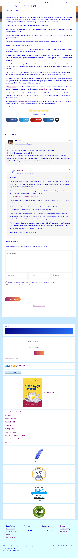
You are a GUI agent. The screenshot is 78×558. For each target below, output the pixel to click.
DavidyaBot (21, 365)
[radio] (31, 111)
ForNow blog (64, 531)
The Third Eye (9, 442)
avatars (17, 25)
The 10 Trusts (9, 415)
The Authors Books (48, 392)
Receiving (8, 425)
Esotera (63, 546)
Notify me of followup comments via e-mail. (41, 291)
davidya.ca (39, 493)
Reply (71, 140)
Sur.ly (42, 497)
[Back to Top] (70, 555)
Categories (45, 526)
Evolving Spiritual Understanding (15, 412)
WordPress (71, 546)
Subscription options (11, 359)
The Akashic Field (10, 422)
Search (7, 326)
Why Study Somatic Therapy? (14, 439)
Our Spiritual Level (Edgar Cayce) (15, 435)
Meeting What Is (10, 429)
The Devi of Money (10, 418)
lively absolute (42, 89)
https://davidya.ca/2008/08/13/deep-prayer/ (24, 196)
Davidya (20, 170)
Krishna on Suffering (11, 432)
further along (12, 87)
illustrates (36, 72)
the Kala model (22, 101)
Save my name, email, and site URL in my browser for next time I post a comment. (30, 282)
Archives (27, 526)
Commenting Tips (39, 306)
